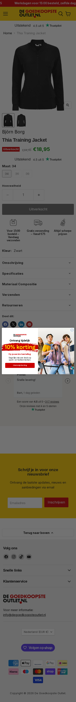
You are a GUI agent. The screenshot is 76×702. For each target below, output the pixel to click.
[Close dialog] (72, 330)
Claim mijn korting (20, 365)
